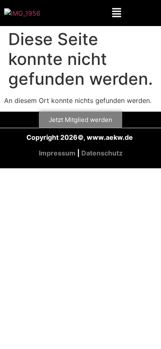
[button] (117, 13)
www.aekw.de (111, 137)
